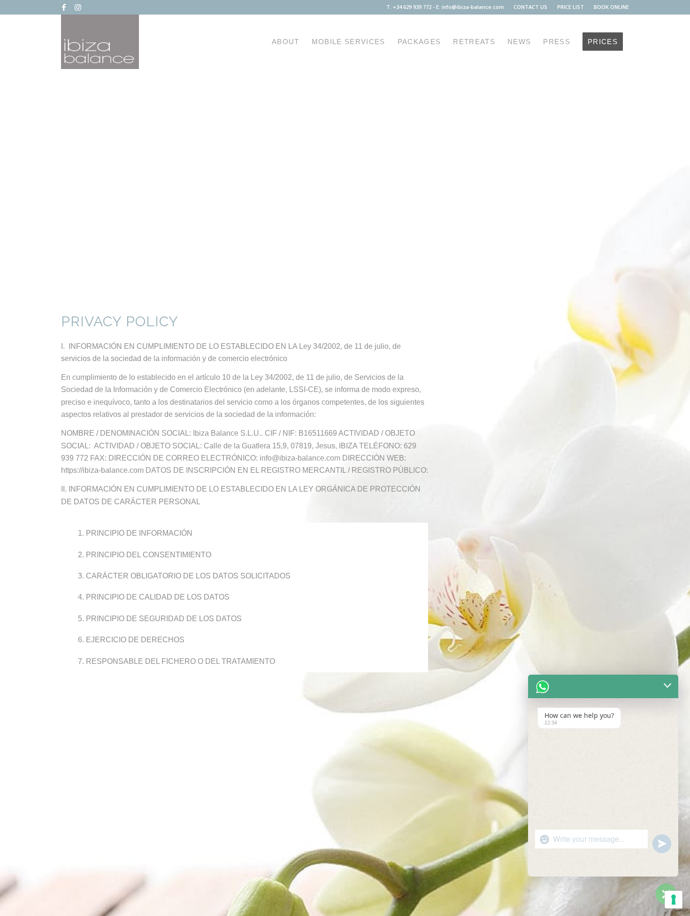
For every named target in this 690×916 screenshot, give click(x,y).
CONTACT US (530, 6)
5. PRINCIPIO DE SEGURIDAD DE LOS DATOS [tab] (160, 619)
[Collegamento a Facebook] (63, 7)
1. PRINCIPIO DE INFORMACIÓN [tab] (135, 533)
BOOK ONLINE (611, 6)
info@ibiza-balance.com (473, 6)
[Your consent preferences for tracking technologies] (673, 899)
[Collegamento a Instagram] (78, 7)
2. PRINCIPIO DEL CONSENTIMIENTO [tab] (144, 555)
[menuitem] (530, 7)
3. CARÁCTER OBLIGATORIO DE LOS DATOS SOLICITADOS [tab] (184, 576)
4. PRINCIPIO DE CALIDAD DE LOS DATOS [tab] (154, 597)
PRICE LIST (570, 6)
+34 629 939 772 (412, 6)
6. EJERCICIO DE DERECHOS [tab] (131, 640)
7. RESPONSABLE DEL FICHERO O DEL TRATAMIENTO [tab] (176, 661)
